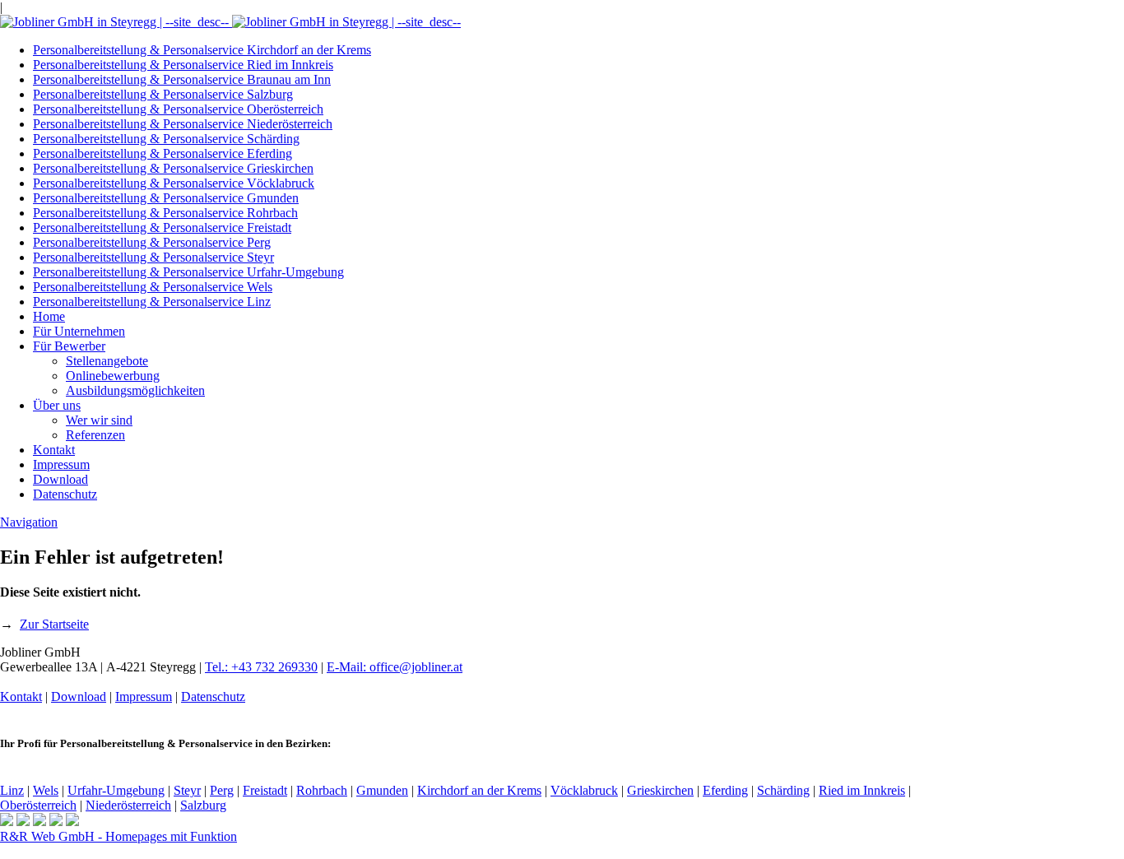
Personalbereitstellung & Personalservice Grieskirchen (173, 168)
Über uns (57, 405)
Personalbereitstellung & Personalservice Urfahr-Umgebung (188, 272)
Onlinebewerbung (113, 376)
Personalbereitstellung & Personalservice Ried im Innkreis (183, 65)
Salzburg (203, 805)
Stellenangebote (107, 361)
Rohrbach (321, 790)
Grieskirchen (660, 790)
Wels (45, 790)
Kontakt (54, 450)
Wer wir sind (99, 420)
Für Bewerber (69, 346)
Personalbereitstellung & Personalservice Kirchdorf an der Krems (202, 50)
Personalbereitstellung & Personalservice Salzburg (163, 94)
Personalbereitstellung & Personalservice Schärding (166, 139)
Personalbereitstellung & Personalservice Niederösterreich (182, 124)
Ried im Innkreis (862, 790)
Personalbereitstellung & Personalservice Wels (152, 287)
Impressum (61, 464)
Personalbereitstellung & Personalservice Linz (152, 302)
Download (60, 479)
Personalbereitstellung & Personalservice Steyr (153, 257)
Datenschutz (65, 494)
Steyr (187, 790)
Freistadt (265, 790)
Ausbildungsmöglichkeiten (135, 390)
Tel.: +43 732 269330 (261, 667)
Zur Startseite (54, 624)
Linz (12, 790)
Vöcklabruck (584, 790)
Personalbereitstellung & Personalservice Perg (152, 242)
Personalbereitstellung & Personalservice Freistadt (162, 227)
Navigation (29, 522)
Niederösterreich (128, 805)
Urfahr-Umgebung (116, 790)
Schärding (783, 790)
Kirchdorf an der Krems (479, 790)
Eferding (725, 790)
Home (49, 316)
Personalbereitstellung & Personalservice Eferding (162, 153)
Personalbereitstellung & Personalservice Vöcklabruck (173, 183)
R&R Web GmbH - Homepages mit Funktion (118, 836)
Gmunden (382, 790)
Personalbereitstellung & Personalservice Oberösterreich (178, 109)
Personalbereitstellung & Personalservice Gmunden (166, 198)
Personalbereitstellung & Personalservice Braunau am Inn (182, 79)
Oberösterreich (38, 805)
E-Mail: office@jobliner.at (394, 667)
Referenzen (95, 435)
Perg (222, 790)
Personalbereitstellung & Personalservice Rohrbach (165, 213)
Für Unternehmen (79, 331)
